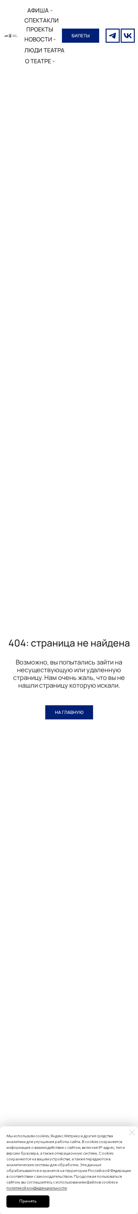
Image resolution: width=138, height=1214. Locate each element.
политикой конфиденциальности (36, 1187)
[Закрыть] (132, 1132)
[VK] (128, 36)
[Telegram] (113, 36)
